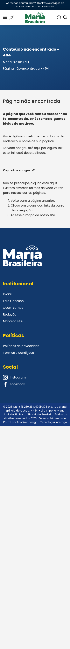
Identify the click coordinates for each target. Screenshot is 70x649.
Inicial (7, 294)
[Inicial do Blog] (22, 260)
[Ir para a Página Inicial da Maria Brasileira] (35, 17)
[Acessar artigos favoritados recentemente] (11, 17)
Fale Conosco (13, 301)
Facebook (17, 384)
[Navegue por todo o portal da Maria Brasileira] (5, 17)
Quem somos (13, 307)
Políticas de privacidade (21, 346)
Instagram (18, 377)
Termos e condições (18, 352)
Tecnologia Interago (53, 422)
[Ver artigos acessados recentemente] (59, 17)
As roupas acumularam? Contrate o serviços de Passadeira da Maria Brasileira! (35, 4)
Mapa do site (13, 321)
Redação (9, 314)
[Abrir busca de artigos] (65, 17)
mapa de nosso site (40, 215)
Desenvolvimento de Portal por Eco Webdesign (34, 420)
